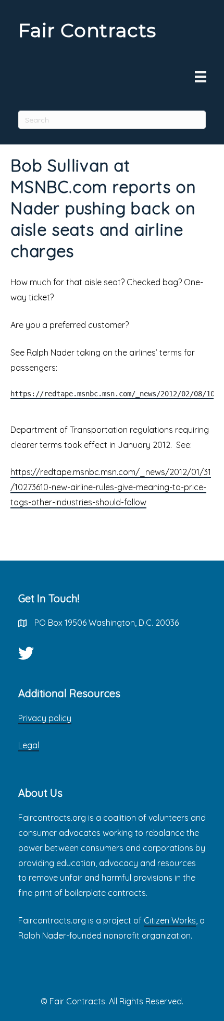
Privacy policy (44, 718)
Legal (28, 745)
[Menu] (201, 77)
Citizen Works (170, 920)
